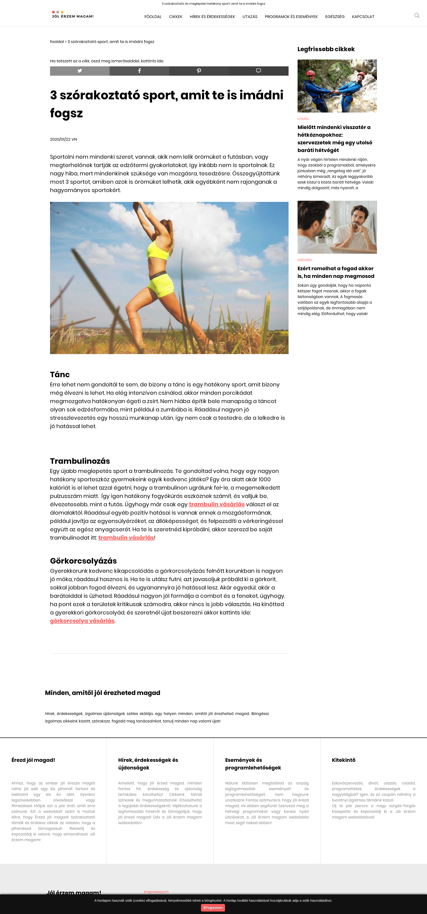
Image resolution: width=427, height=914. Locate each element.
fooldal (57, 41)
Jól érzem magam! (74, 893)
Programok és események (291, 16)
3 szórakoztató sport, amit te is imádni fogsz (111, 41)
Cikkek (175, 16)
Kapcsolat (363, 16)
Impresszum (156, 891)
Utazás (250, 16)
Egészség (335, 16)
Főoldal (153, 16)
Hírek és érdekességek (212, 16)
